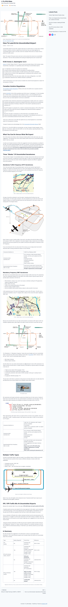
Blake (5, 45)
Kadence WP (44, 603)
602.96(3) (8, 93)
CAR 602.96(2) (6, 150)
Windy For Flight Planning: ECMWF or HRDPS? (11, 591)
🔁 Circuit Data (5, 5)
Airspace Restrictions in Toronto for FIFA (57, 31)
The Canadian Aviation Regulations (10, 88)
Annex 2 (4, 64)
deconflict (31, 354)
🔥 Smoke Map (12, 5)
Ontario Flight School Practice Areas (56, 15)
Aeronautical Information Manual (31, 124)
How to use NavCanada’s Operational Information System (35, 592)
